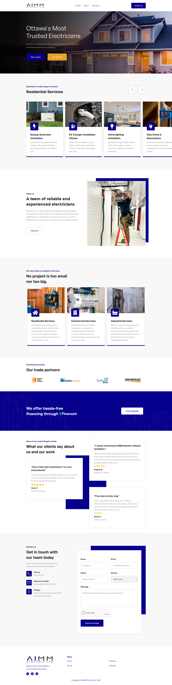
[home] (37, 5)
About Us (34, 231)
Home (78, 5)
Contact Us (138, 6)
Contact (112, 666)
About (86, 5)
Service (114, 573)
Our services (57, 57)
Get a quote (36, 57)
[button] (96, 5)
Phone (83, 573)
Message (84, 587)
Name (83, 559)
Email (113, 559)
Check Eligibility (132, 411)
